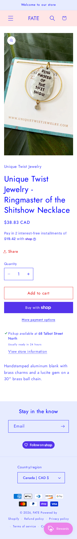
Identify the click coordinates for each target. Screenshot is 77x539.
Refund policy (34, 519)
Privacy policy (59, 519)
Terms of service (24, 526)
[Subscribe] (63, 426)
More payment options (38, 319)
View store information (27, 351)
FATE (36, 513)
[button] (10, 18)
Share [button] (13, 251)
